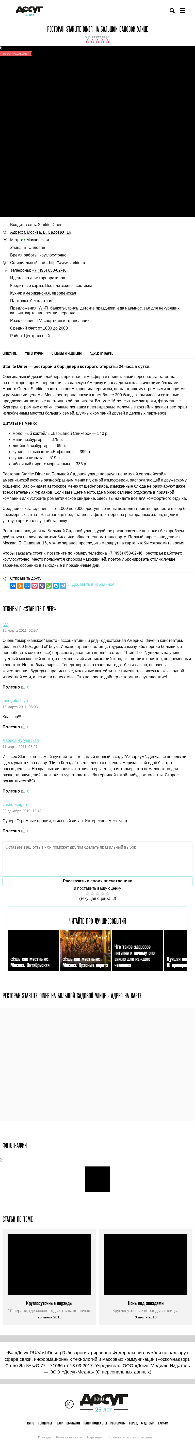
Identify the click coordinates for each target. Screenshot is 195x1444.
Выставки (73, 1423)
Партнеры (94, 1437)
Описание (10, 353)
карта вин (34, 313)
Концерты (45, 1423)
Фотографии (34, 353)
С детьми (147, 1423)
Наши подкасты (95, 1423)
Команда (44, 1437)
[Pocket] (34, 586)
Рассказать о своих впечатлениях (97, 881)
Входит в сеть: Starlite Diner (35, 224)
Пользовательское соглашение (130, 1437)
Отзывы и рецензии (67, 353)
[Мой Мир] (27, 586)
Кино (30, 1423)
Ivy (5, 624)
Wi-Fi (43, 308)
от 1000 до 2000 (53, 328)
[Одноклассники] (20, 586)
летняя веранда (60, 313)
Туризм (163, 1423)
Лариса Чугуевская (21, 740)
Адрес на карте (101, 353)
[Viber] (42, 586)
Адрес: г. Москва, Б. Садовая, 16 (40, 232)
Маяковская (36, 240)
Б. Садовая (34, 247)
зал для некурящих (162, 308)
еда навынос (129, 308)
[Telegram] (63, 586)
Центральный (37, 336)
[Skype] (56, 586)
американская (36, 293)
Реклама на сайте (69, 1437)
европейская (64, 293)
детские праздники (97, 308)
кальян (16, 313)
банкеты (58, 308)
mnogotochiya (15, 700)
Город (133, 1423)
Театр (59, 1423)
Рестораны (117, 1423)
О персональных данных (123, 1371)
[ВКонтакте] (13, 586)
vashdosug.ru (15, 804)
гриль (73, 308)
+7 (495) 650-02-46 (49, 270)
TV (39, 320)
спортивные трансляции (67, 320)
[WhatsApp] (49, 586)
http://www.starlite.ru (67, 263)
